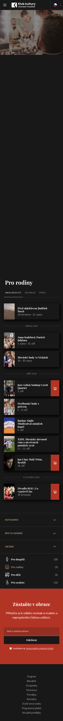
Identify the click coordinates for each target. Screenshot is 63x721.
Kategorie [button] (11, 519)
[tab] (31, 520)
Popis (42, 292)
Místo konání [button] (14, 533)
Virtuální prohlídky (31, 712)
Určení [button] (9, 546)
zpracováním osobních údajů (39, 648)
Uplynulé (30, 292)
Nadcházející (13, 292)
